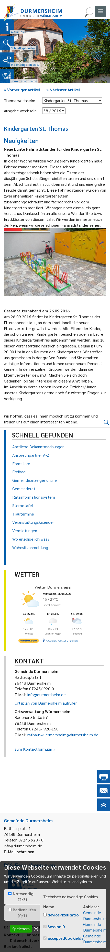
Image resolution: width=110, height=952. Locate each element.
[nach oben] (103, 809)
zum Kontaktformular (33, 749)
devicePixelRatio (63, 914)
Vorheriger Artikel (22, 89)
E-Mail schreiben (19, 851)
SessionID (56, 926)
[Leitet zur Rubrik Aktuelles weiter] (7, 27)
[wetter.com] (28, 641)
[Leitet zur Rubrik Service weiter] (7, 59)
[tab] (22, 897)
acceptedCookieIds (65, 938)
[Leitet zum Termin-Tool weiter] (7, 76)
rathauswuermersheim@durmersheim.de (62, 734)
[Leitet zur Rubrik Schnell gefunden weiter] (7, 43)
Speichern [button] (21, 928)
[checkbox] (10, 893)
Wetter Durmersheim (53, 587)
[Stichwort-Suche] (89, 16)
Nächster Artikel (63, 89)
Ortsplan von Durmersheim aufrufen (46, 703)
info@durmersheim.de (46, 694)
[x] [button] (36, 928)
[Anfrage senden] (103, 795)
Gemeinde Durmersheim (95, 915)
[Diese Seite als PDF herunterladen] (103, 781)
